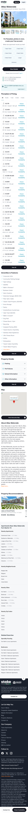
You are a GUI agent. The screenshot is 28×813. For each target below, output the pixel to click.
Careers (3, 732)
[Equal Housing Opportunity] (17, 682)
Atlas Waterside (8, 7)
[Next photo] (24, 19)
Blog (2, 715)
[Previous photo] (3, 19)
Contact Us (6, 810)
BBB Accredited (5, 745)
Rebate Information (7, 713)
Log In (23, 2)
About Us (4, 730)
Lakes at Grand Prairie (8, 511)
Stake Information (5, 776)
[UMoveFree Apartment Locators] (6, 682)
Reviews (3, 735)
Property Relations (6, 718)
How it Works (5, 708)
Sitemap (3, 742)
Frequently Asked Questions (9, 710)
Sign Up (17, 2)
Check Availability (21, 104)
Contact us (14, 696)
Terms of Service (6, 737)
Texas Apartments (6, 727)
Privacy (3, 740)
